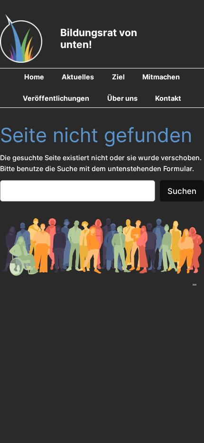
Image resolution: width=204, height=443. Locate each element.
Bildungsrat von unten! (98, 38)
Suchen (181, 191)
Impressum (194, 283)
